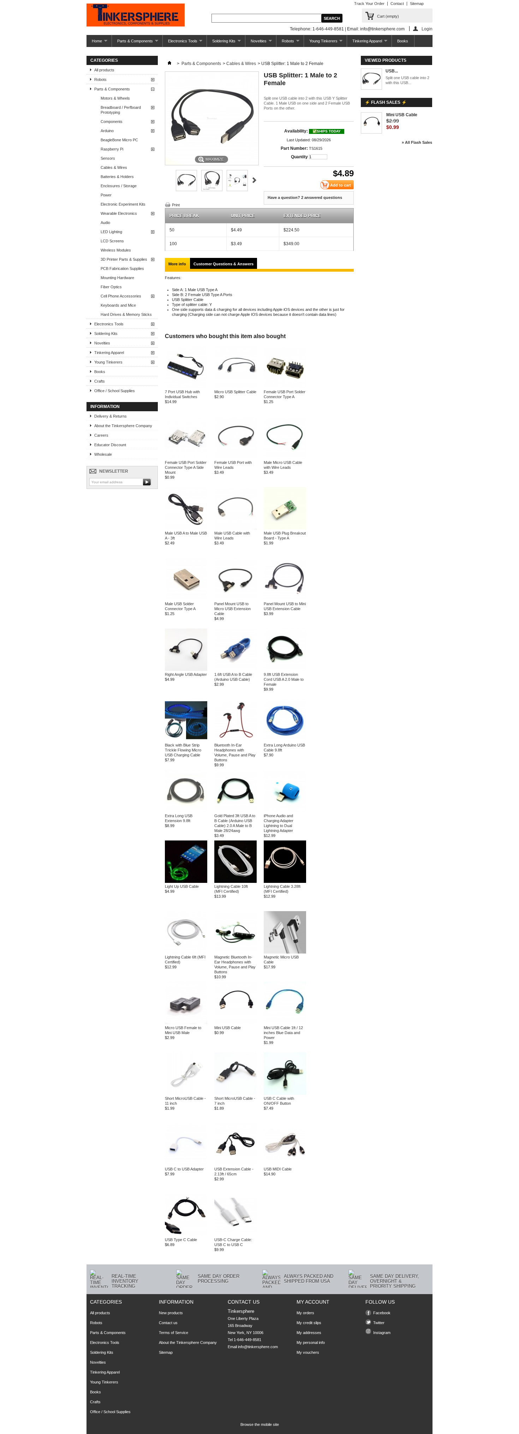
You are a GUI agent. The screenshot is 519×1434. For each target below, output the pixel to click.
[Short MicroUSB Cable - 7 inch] (235, 1093)
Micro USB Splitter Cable (235, 392)
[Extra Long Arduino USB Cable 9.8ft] (285, 740)
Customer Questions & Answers (223, 264)
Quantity (299, 156)
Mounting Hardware (117, 278)
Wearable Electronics (119, 213)
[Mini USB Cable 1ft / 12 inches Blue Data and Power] (285, 1023)
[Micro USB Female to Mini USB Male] (186, 1023)
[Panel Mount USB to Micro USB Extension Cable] (235, 599)
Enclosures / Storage (119, 186)
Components (112, 121)
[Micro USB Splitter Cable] (235, 387)
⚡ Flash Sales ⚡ (386, 102)
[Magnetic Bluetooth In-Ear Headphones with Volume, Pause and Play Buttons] (235, 952)
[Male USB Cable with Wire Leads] (235, 528)
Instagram (381, 1332)
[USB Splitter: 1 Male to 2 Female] (186, 190)
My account (313, 1302)
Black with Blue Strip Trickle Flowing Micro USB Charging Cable (183, 750)
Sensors (108, 158)
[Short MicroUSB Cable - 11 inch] (186, 1093)
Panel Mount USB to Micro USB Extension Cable (232, 609)
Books (402, 41)
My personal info (311, 1342)
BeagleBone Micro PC (119, 140)
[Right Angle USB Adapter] (186, 669)
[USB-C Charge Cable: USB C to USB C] (235, 1235)
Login (427, 28)
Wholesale (103, 454)
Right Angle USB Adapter (186, 674)
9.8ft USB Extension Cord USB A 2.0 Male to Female (284, 679)
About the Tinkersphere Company (123, 426)
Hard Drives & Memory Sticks (126, 314)
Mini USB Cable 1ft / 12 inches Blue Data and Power (283, 1033)
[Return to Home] (169, 63)
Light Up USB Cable (182, 886)
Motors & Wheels (115, 98)
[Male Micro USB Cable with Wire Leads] (285, 457)
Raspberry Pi (112, 149)
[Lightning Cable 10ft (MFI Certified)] (235, 881)
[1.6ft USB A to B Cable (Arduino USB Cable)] (235, 669)
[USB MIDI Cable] (285, 1164)
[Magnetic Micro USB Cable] (285, 952)
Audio (105, 222)
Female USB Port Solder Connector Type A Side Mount (186, 467)
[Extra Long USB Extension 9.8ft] (186, 811)
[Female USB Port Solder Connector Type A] (285, 387)
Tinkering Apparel (364, 43)
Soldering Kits (221, 43)
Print (176, 205)
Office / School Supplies (114, 391)
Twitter (378, 1323)
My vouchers (308, 1352)
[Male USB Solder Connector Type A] (186, 599)
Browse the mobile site (259, 1424)
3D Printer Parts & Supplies (124, 259)
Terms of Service (173, 1332)
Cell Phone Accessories (121, 296)
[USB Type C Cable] (186, 1235)
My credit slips (309, 1323)
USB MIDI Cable (278, 1169)
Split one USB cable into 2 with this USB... (407, 80)
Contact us (168, 1323)
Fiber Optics (111, 287)
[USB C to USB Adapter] (186, 1164)
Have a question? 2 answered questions (305, 197)
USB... (392, 71)
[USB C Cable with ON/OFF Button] (285, 1093)
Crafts (99, 381)
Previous (168, 180)
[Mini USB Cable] (235, 1023)
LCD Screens (112, 241)
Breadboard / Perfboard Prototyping (121, 109)
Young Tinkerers (321, 43)
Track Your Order (369, 3)
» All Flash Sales (417, 142)
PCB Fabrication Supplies (122, 268)
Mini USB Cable (227, 1028)
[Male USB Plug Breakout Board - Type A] (285, 528)
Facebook (381, 1313)
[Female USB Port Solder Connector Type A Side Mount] (186, 457)
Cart (388, 16)
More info (177, 264)
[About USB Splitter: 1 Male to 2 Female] (371, 80)
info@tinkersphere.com (258, 1347)
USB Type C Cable (181, 1240)
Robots (285, 43)
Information (105, 406)
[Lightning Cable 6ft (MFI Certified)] (186, 952)
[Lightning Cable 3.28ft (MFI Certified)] (285, 881)
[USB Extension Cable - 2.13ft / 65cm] (235, 1164)
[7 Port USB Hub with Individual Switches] (186, 387)
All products (104, 70)
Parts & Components (132, 43)
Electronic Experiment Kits (123, 204)
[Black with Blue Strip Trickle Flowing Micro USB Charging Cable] (186, 740)
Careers (101, 435)
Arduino (107, 131)
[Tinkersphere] (135, 16)
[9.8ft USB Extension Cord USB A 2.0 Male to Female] (285, 669)
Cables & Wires (114, 167)
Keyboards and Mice (118, 305)
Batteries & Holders (117, 177)
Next (254, 180)
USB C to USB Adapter (184, 1169)
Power (106, 195)
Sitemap (417, 3)
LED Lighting (111, 232)
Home (94, 43)
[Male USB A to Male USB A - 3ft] (186, 528)
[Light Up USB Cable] (186, 881)
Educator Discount (110, 445)
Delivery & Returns (110, 416)
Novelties (256, 43)
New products (171, 1313)
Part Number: (294, 148)
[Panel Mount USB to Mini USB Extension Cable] (285, 599)
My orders (305, 1313)
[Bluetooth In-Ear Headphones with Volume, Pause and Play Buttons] (235, 740)
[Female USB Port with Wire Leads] (235, 457)
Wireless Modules (116, 250)
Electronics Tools (180, 43)
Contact (397, 3)
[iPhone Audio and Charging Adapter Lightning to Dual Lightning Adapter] (285, 811)
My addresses (309, 1332)
